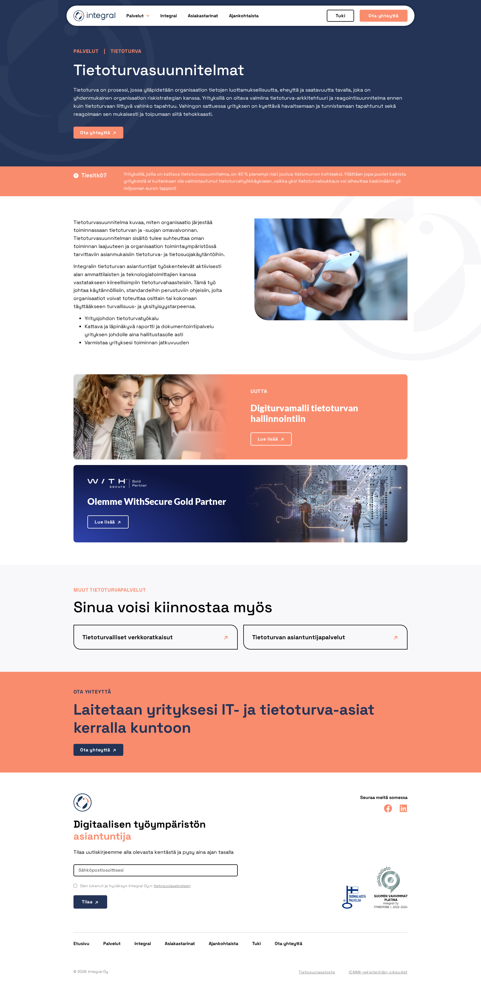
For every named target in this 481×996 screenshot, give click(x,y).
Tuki (256, 943)
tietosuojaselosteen (172, 885)
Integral (168, 15)
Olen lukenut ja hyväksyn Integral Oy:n (135, 885)
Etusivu (81, 943)
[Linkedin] (403, 808)
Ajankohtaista (244, 15)
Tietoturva (126, 51)
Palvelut (135, 15)
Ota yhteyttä (288, 943)
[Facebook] (388, 808)
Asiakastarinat (203, 15)
